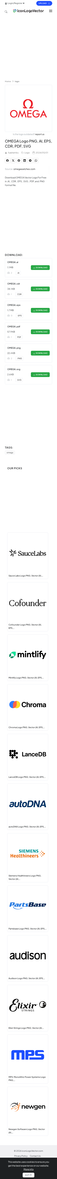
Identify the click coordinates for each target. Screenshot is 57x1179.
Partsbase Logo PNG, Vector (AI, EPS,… (28, 928)
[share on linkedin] (24, 160)
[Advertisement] (28, 46)
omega (10, 452)
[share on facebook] (7, 160)
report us (39, 134)
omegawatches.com (24, 168)
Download (41, 267)
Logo (27, 152)
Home (8, 81)
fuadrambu (13, 152)
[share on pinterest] (18, 160)
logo (17, 81)
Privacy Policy (21, 1156)
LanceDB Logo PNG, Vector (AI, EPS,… (27, 777)
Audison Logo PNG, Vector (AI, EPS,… (27, 978)
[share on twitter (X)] (13, 160)
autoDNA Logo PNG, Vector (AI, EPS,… (27, 826)
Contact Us (35, 1156)
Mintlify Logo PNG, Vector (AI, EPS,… (26, 677)
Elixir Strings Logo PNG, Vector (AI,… (26, 1028)
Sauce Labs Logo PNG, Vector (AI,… (26, 575)
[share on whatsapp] (35, 160)
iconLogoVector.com (32, 1151)
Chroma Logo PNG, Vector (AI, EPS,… (27, 727)
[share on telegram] (30, 160)
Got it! (28, 1175)
